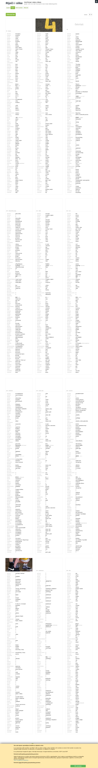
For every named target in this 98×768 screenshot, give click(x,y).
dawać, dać (44, 518)
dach (72, 338)
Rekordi (26, 7)
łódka (12, 158)
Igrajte (8, 7)
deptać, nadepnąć (15, 698)
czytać (43, 338)
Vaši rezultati (19, 7)
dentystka (74, 518)
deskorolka (44, 698)
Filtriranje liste (11, 14)
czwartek (73, 158)
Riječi (12, 7)
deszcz (73, 698)
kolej (12, 338)
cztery (43, 158)
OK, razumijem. (78, 766)
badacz (13, 518)
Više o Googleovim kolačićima (21, 760)
